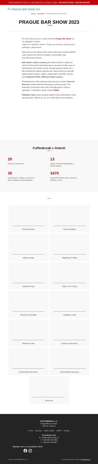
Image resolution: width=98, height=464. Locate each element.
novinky (41, 14)
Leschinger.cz (85, 459)
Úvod (33, 14)
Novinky (38, 431)
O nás (30, 431)
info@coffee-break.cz (50, 437)
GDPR (59, 431)
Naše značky (49, 431)
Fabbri (56, 90)
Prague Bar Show (63, 39)
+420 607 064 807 (82, 2)
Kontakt (67, 431)
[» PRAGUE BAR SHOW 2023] (23, 9)
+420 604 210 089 (66, 2)
